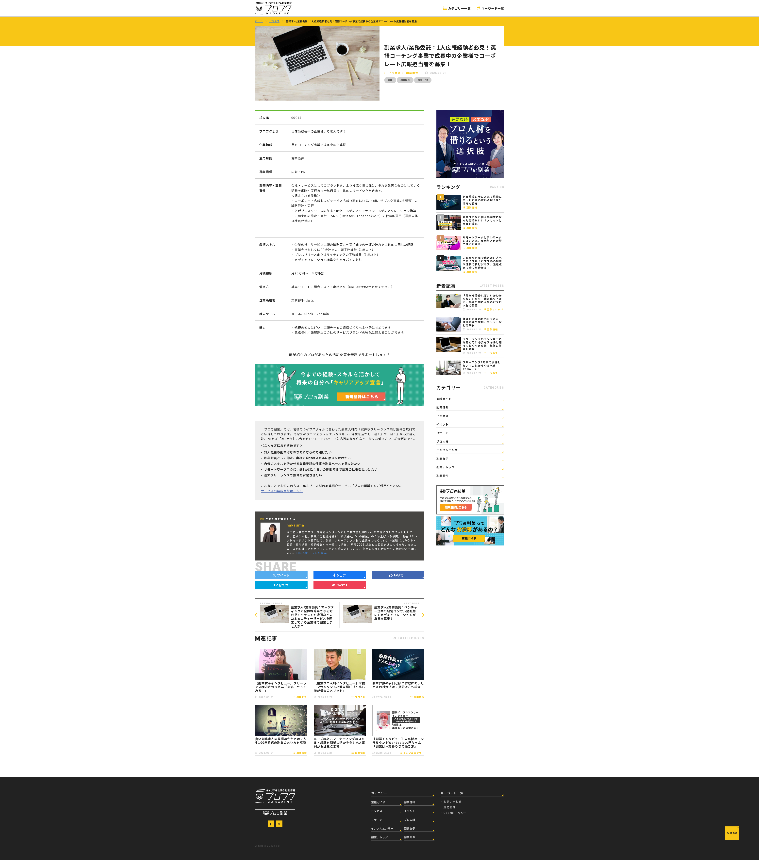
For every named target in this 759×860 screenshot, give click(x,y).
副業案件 (412, 73)
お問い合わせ (453, 801)
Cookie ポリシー (455, 813)
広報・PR (423, 80)
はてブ (284, 585)
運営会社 (450, 807)
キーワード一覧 (492, 8)
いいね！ (400, 575)
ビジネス (395, 73)
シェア (341, 575)
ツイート (283, 575)
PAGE (732, 833)
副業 (390, 80)
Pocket (342, 585)
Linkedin (302, 553)
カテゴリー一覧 (459, 8)
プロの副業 (319, 553)
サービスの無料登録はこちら (282, 491)
